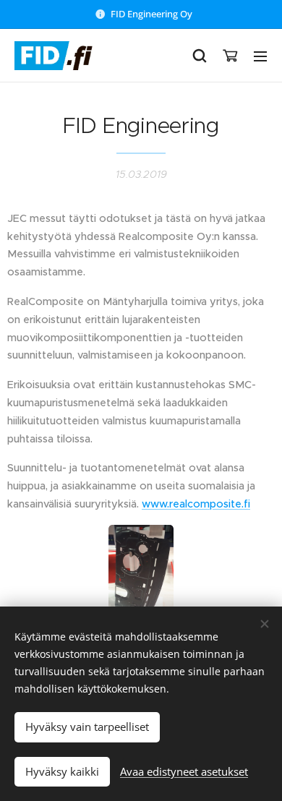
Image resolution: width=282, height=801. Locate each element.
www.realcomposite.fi (196, 503)
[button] (199, 56)
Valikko (260, 55)
